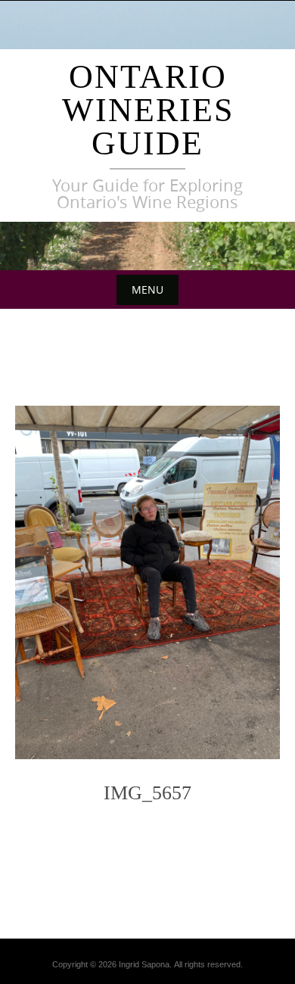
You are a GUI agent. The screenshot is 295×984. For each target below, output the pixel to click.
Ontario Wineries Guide (148, 110)
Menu (147, 289)
